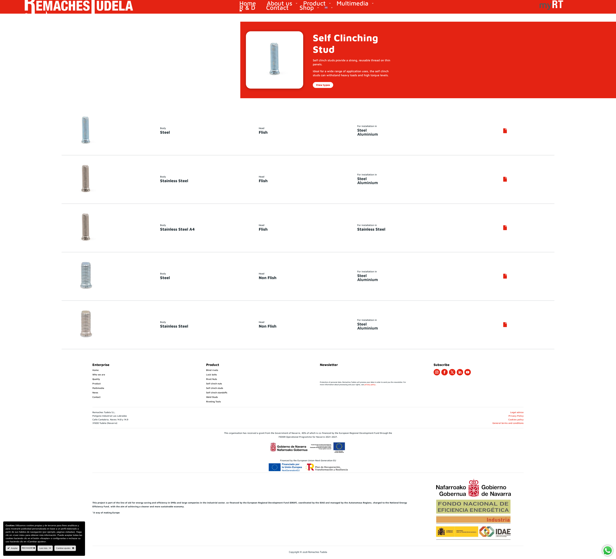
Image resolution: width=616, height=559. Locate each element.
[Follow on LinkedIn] (460, 372)
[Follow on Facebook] (444, 372)
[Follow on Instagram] (437, 372)
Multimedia (352, 3)
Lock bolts (211, 374)
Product (314, 3)
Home (247, 3)
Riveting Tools (213, 401)
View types (323, 84)
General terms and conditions (508, 423)
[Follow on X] (452, 372)
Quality (96, 379)
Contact (277, 7)
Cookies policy (516, 419)
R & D (247, 7)
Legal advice (517, 412)
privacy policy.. (370, 384)
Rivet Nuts (211, 379)
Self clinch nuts (214, 383)
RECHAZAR (27, 548)
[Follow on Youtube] (467, 372)
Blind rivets (212, 370)
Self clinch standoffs (216, 392)
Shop (306, 7)
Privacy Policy (516, 415)
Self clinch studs (214, 388)
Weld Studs (212, 397)
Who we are (98, 374)
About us (279, 3)
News (95, 392)
